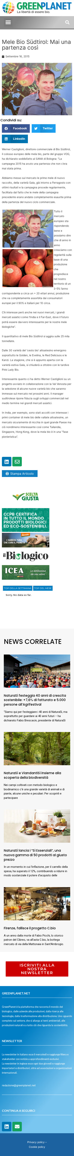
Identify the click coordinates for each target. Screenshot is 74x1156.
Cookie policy (37, 1146)
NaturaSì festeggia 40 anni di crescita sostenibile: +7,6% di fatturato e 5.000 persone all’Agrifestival (35, 700)
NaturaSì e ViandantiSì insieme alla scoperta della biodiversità (32, 775)
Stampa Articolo (22, 473)
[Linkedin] (6, 461)
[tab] (17, 588)
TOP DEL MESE (43, 588)
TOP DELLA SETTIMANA (17, 588)
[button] (8, 22)
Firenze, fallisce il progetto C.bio (30, 928)
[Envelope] (17, 461)
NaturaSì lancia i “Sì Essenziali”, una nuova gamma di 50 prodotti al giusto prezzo (35, 855)
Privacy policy (36, 1142)
